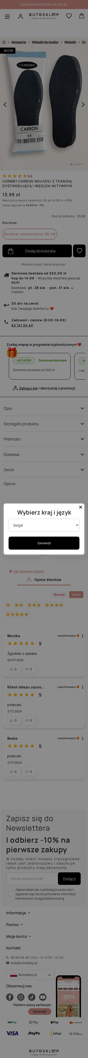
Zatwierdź (44, 543)
